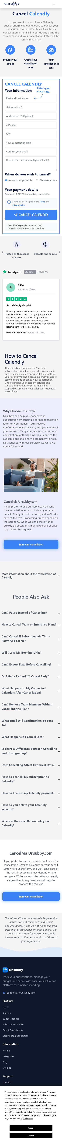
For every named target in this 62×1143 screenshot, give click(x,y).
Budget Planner (11, 1018)
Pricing (6, 1050)
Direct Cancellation (13, 1030)
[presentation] (31, 151)
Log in (6, 1007)
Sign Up (7, 1013)
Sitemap (7, 1067)
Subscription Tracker (13, 1024)
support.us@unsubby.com (21, 992)
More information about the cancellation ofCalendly (29, 575)
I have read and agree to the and (30, 203)
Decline (31, 1135)
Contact (7, 1082)
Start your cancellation (31, 544)
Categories (8, 1056)
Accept (31, 1128)
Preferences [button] (28, 1119)
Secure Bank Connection (15, 1035)
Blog (5, 1062)
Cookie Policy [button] (15, 1115)
